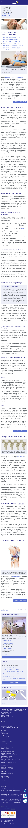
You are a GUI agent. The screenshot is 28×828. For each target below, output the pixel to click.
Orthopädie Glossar (6, 781)
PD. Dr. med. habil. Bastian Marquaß (10, 758)
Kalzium (19, 451)
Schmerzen (19, 294)
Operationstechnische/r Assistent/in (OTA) (14, 673)
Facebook (18, 609)
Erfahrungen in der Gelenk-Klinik (11, 37)
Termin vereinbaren (20, 101)
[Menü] (1, 2)
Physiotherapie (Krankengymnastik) (14, 77)
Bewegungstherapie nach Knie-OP (12, 49)
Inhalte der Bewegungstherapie (11, 41)
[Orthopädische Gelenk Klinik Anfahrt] (14, 625)
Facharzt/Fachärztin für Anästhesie (12, 668)
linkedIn (6, 610)
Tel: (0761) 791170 (6, 13)
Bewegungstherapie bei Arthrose (12, 47)
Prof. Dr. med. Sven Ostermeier (9, 754)
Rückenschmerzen (8, 339)
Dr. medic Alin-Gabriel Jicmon (8, 762)
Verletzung (4, 496)
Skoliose (16, 224)
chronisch (21, 224)
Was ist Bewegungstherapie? (10, 39)
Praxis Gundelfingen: (7, 643)
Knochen (15, 228)
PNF (5, 328)
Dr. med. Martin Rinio (6, 756)
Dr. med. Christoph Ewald (7, 761)
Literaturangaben (6, 604)
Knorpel (16, 506)
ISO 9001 (5, 821)
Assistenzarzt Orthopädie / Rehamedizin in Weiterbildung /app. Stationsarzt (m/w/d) (14, 670)
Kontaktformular (6, 15)
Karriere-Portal (14, 682)
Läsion (11, 383)
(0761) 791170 (7, 640)
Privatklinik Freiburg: (7, 648)
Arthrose (21, 503)
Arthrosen (10, 224)
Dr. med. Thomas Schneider (8, 753)
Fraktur (22, 475)
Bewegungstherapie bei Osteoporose (13, 45)
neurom (12, 326)
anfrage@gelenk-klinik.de (8, 654)
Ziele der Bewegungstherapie (11, 43)
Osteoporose (22, 437)
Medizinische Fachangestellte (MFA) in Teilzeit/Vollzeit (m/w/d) (13, 675)
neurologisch (5, 237)
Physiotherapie (10, 84)
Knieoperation (16, 576)
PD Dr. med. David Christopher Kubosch (11, 759)
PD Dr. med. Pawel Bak (7, 768)
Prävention (5, 298)
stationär (9, 114)
